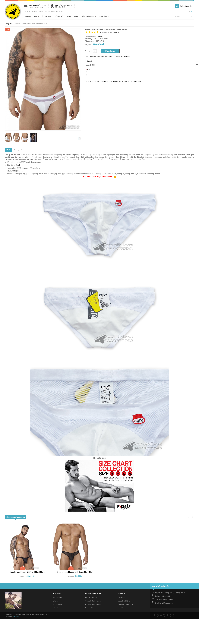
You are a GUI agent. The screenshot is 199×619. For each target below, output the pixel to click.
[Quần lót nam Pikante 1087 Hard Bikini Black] (24, 526)
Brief (18, 165)
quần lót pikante (106, 81)
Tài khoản (27, 11)
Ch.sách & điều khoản (93, 601)
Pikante (24, 155)
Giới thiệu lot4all (60, 7)
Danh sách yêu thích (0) (39, 11)
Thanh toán (51, 11)
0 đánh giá (103, 32)
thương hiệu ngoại (134, 81)
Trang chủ (8, 24)
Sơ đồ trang (57, 604)
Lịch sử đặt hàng (124, 601)
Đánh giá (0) (18, 150)
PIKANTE (101, 36)
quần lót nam (94, 81)
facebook (154, 615)
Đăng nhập (59, 11)
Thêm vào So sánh (123, 56)
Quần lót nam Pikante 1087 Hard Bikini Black (26, 572)
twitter (159, 615)
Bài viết (55, 608)
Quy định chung (91, 597)
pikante (115, 81)
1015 (121, 81)
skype (172, 615)
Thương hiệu (58, 597)
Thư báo (121, 608)
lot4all (16, 616)
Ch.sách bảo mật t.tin (93, 604)
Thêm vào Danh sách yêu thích (100, 56)
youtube (167, 615)
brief (125, 81)
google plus (163, 615)
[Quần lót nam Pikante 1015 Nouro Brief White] (8, 137)
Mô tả (8, 150)
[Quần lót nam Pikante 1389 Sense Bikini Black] (73, 526)
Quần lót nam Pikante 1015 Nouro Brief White (30, 24)
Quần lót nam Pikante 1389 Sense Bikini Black (75, 572)
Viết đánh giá (114, 32)
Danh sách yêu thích (125, 604)
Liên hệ (56, 601)
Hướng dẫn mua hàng (36, 7)
